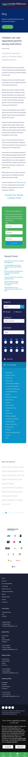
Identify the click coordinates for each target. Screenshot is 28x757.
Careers (4, 599)
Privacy (6, 710)
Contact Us (5, 602)
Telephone (8, 235)
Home (3, 578)
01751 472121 (6, 692)
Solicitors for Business (7, 591)
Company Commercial (12, 389)
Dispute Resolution (11, 397)
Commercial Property (12, 386)
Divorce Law (9, 400)
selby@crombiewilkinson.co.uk (10, 649)
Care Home (9, 378)
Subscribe (10, 359)
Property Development (12, 432)
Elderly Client (9, 405)
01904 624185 (6, 622)
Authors (7, 317)
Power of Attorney (11, 424)
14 (2, 514)
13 (23, 512)
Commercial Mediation (12, 383)
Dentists (8, 394)
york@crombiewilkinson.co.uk (10, 626)
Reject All (20, 747)
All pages (8, 312)
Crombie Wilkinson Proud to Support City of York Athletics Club (13, 266)
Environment (21, 710)
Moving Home (9, 421)
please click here (12, 742)
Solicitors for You (6, 589)
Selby (3, 632)
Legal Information (5, 712)
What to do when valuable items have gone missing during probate (13, 272)
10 (18, 512)
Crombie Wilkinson (11, 391)
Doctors (7, 402)
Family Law (8, 413)
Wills (6, 438)
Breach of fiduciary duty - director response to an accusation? (11, 283)
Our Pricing (5, 586)
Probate (8, 429)
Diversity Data (17, 712)
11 (20, 512)
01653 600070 (6, 669)
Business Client (10, 375)
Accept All (8, 747)
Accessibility (15, 710)
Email (6, 229)
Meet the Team (6, 596)
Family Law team (21, 182)
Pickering (4, 678)
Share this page (11, 365)
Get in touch (7, 26)
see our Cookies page (19, 738)
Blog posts (19, 312)
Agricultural (9, 372)
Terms (3, 710)
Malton (4, 655)
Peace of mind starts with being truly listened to (13, 278)
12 (22, 512)
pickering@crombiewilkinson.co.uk (11, 696)
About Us (4, 581)
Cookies (10, 710)
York (3, 608)
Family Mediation (10, 416)
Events (7, 410)
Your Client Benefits (7, 583)
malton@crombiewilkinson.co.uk (10, 672)
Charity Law (9, 381)
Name (6, 223)
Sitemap (11, 712)
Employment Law (10, 408)
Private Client (9, 427)
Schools (7, 435)
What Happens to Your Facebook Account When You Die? (13, 289)
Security (15, 714)
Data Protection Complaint (7, 714)
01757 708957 (6, 645)
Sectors (4, 594)
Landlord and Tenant (11, 419)
